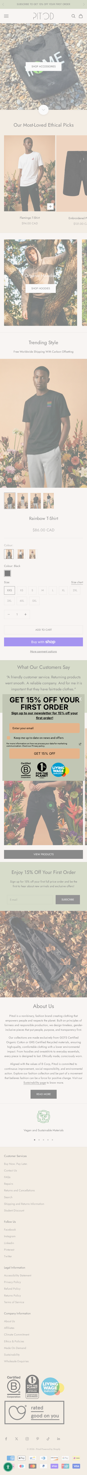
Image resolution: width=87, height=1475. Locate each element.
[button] (8, 1467)
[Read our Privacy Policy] (80, 744)
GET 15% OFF (44, 753)
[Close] (80, 699)
